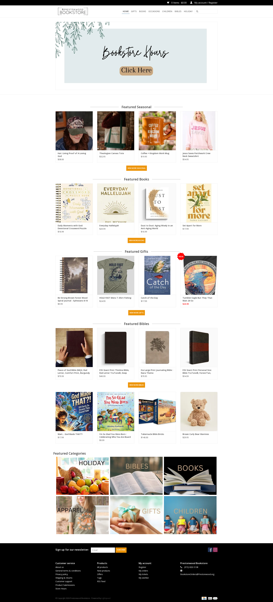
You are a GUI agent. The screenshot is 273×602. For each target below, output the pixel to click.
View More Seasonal (137, 168)
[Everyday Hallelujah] (116, 202)
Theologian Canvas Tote (111, 153)
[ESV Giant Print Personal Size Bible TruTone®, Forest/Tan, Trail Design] (199, 347)
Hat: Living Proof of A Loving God (72, 154)
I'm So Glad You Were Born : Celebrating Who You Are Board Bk (115, 435)
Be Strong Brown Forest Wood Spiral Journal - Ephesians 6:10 (73, 299)
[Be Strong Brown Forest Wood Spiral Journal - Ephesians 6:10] (74, 275)
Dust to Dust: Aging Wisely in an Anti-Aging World (157, 227)
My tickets (143, 574)
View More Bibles (136, 385)
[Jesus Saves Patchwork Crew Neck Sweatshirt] (199, 130)
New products (103, 570)
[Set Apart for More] (199, 202)
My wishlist (144, 577)
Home (126, 11)
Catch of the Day (149, 297)
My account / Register (206, 2)
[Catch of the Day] (157, 275)
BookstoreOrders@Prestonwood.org (197, 574)
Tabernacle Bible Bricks (152, 434)
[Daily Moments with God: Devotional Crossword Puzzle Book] (74, 202)
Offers (100, 574)
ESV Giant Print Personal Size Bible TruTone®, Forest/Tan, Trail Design (197, 371)
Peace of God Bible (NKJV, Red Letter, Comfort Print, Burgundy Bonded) (74, 371)
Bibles (178, 11)
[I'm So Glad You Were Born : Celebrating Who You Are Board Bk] (116, 411)
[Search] (197, 11)
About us (59, 567)
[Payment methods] (204, 598)
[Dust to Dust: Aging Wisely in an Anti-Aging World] (157, 202)
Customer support (63, 581)
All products (102, 567)
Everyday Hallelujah (109, 225)
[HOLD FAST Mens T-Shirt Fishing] (116, 275)
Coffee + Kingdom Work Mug (155, 153)
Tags (99, 577)
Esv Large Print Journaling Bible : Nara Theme (157, 371)
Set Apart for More (192, 225)
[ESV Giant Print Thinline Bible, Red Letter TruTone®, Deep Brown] (116, 347)
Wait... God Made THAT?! (70, 434)
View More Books (136, 240)
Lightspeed (106, 598)
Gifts (134, 11)
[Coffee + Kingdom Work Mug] (157, 130)
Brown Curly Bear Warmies (196, 434)
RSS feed (101, 581)
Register (142, 567)
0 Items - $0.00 (179, 2)
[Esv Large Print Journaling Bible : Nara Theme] (157, 347)
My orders (143, 570)
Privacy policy (61, 574)
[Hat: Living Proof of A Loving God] (74, 130)
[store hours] (136, 56)
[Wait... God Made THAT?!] (74, 411)
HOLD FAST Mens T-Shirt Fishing (115, 297)
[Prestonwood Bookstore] (77, 11)
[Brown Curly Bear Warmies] (199, 411)
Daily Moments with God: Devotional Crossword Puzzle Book (72, 227)
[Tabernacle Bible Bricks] (157, 411)
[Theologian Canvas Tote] (116, 130)
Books (142, 11)
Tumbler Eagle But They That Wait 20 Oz (197, 299)
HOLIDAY (188, 11)
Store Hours (61, 588)
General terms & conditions (68, 570)
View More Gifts (137, 313)
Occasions (154, 11)
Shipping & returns (63, 577)
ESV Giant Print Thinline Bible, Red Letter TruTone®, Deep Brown (114, 371)
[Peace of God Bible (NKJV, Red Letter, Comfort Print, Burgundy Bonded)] (74, 347)
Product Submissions (65, 585)
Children (167, 11)
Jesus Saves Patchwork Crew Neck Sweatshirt (196, 154)
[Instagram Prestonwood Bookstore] (215, 549)
